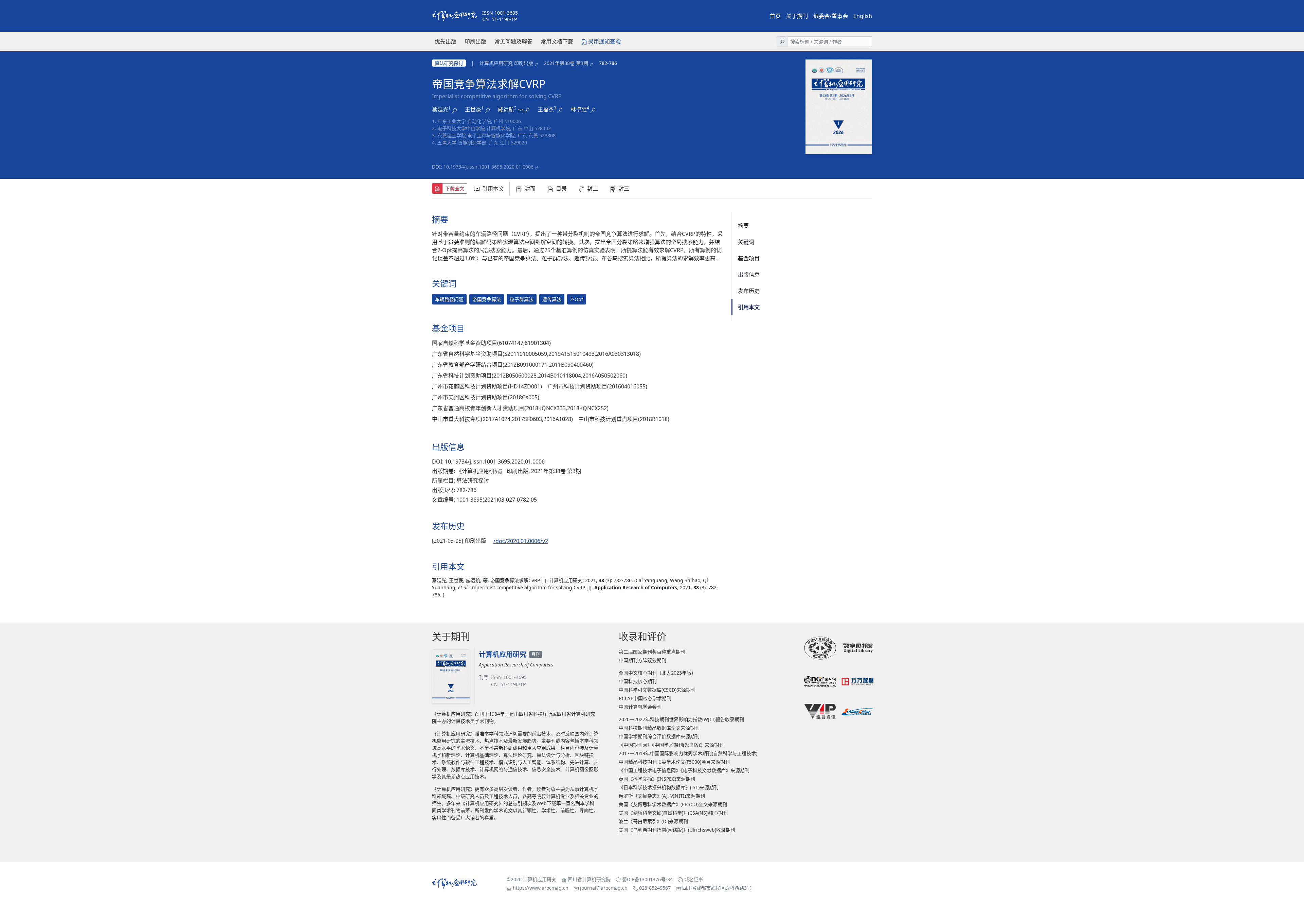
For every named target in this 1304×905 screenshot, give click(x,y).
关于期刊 (797, 16)
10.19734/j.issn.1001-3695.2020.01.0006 (488, 166)
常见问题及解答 (513, 41)
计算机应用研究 (539, 879)
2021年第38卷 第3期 (566, 63)
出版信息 (749, 274)
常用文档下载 (557, 41)
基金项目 (749, 258)
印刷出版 (475, 41)
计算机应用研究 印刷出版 (506, 63)
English (862, 16)
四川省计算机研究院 (589, 879)
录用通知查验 (604, 41)
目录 (561, 188)
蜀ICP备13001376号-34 (647, 879)
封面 (530, 188)
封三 (623, 188)
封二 (592, 188)
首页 (775, 16)
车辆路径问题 (449, 299)
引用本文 (493, 188)
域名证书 (693, 879)
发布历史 (749, 291)
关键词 (746, 242)
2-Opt (576, 299)
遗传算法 (551, 299)
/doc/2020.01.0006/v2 (520, 541)
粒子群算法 (521, 299)
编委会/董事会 (830, 16)
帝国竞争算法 (486, 299)
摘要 (743, 225)
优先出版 (445, 41)
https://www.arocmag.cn (540, 888)
